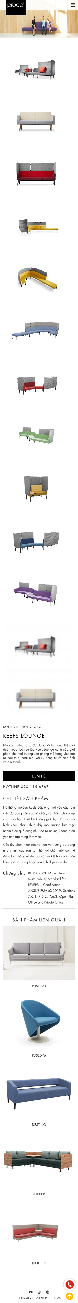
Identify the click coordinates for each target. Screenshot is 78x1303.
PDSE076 (39, 1055)
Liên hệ (39, 776)
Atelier (39, 1193)
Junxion (39, 1263)
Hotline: (12, 786)
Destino (39, 1124)
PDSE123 (39, 985)
